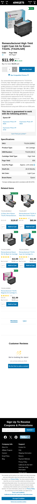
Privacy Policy (23, 462)
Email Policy (5, 456)
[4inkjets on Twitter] (10, 437)
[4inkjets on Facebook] (5, 437)
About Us (5, 447)
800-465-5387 (7, 3)
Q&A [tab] (25, 321)
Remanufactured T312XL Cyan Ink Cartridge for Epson (27, 253)
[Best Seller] (9, 209)
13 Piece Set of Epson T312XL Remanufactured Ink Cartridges (9, 214)
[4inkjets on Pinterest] (16, 437)
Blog (3, 459)
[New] (9, 247)
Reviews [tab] (14, 321)
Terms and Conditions (18, 492)
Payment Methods (24, 459)
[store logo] (18, 3)
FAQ (20, 450)
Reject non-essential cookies (18, 501)
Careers (4, 453)
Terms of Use (23, 472)
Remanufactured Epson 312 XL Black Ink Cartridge (9, 253)
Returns (21, 456)
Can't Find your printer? (18, 134)
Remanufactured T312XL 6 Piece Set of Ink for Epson (27, 214)
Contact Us (22, 447)
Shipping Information (25, 453)
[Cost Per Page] (34, 165)
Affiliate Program (7, 450)
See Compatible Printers (19, 75)
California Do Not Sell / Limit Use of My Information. (18, 494)
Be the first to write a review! (18, 366)
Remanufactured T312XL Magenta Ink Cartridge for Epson (9, 292)
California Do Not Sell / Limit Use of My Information (26, 467)
